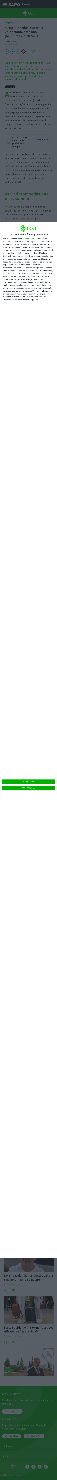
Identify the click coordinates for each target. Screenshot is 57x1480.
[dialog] (28, 740)
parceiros (27, 239)
